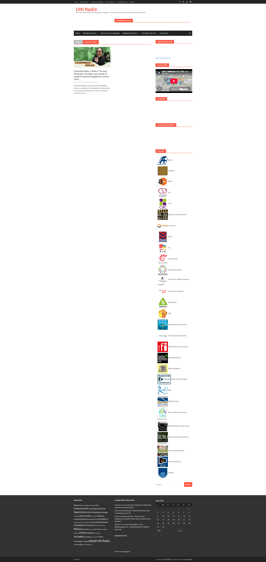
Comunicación (81, 508)
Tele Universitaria (174, 462)
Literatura (90, 525)
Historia (93, 522)
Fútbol (85, 522)
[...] (85, 93)
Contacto (132, 2)
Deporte (78, 512)
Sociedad (78, 536)
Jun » (180, 531)
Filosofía (76, 522)
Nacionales (85, 529)
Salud (90, 532)
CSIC (169, 203)
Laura (117, 511)
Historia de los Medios (176, 291)
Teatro (100, 537)
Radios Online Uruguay (179, 379)
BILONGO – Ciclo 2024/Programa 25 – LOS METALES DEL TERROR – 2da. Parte (132, 526)
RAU (169, 390)
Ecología (104, 512)
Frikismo (80, 522)
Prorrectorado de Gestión (177, 336)
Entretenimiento (92, 519)
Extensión (171, 226)
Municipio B (172, 302)
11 (168, 516)
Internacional (102, 522)
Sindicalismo (97, 533)
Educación (85, 515)
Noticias (91, 529)
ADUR (170, 160)
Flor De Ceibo (173, 259)
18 (168, 520)
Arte (75, 505)
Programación (84, 2)
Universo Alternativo (87, 544)
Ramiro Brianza (93, 82)
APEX (170, 181)
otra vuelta (104, 529)
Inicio (76, 2)
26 (174, 523)
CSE (169, 192)
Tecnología (78, 541)
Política (83, 532)
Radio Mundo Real (174, 358)
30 (158, 527)
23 (158, 523)
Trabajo (85, 541)
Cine (97, 505)
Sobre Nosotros (109, 2)
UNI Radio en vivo (122, 2)
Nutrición (97, 529)
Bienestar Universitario (84, 505)
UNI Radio (86, 9)
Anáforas (171, 171)
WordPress (168, 559)
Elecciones (94, 516)
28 (184, 523)
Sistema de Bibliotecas (176, 450)
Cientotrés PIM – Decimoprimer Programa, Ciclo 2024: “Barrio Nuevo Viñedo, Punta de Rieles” (133, 518)
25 (168, 523)
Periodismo (76, 533)
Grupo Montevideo (174, 270)
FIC (169, 248)
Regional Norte (173, 401)
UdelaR (170, 473)
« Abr (159, 531)
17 (163, 520)
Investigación (79, 525)
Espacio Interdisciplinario (177, 214)
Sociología (87, 537)
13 (179, 516)
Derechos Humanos (92, 512)
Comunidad (93, 508)
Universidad (78, 544)
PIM (169, 313)
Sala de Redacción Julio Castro (179, 426)
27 (179, 523)
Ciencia (92, 505)
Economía (77, 516)
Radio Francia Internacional (178, 347)
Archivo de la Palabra (97, 2)
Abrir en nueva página (163, 58)
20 (179, 520)
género (88, 522)
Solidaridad (94, 537)
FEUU (170, 237)
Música (78, 529)
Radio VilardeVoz (174, 368)
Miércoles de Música (100, 525)
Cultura (101, 508)
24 (163, 523)
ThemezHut (188, 559)
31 (163, 527)
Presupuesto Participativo (177, 324)
